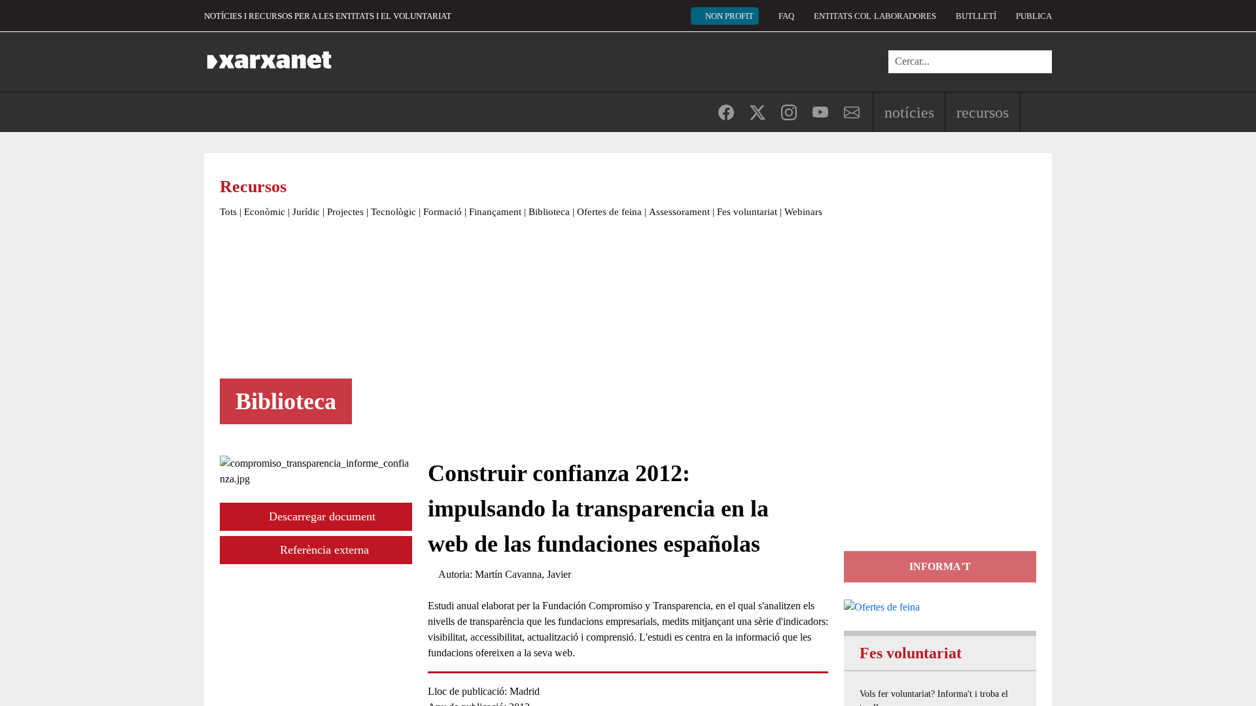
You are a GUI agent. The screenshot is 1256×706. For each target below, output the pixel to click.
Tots (228, 212)
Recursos (982, 112)
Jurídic (306, 212)
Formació (442, 212)
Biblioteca (549, 212)
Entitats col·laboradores (875, 16)
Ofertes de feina (609, 212)
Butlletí (976, 16)
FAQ (786, 16)
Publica (1034, 16)
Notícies (909, 112)
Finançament (495, 212)
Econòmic (264, 212)
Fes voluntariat (747, 212)
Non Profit (729, 16)
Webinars (803, 212)
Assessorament (679, 212)
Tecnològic (393, 212)
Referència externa (323, 549)
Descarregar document (320, 516)
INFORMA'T (940, 566)
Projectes (345, 212)
